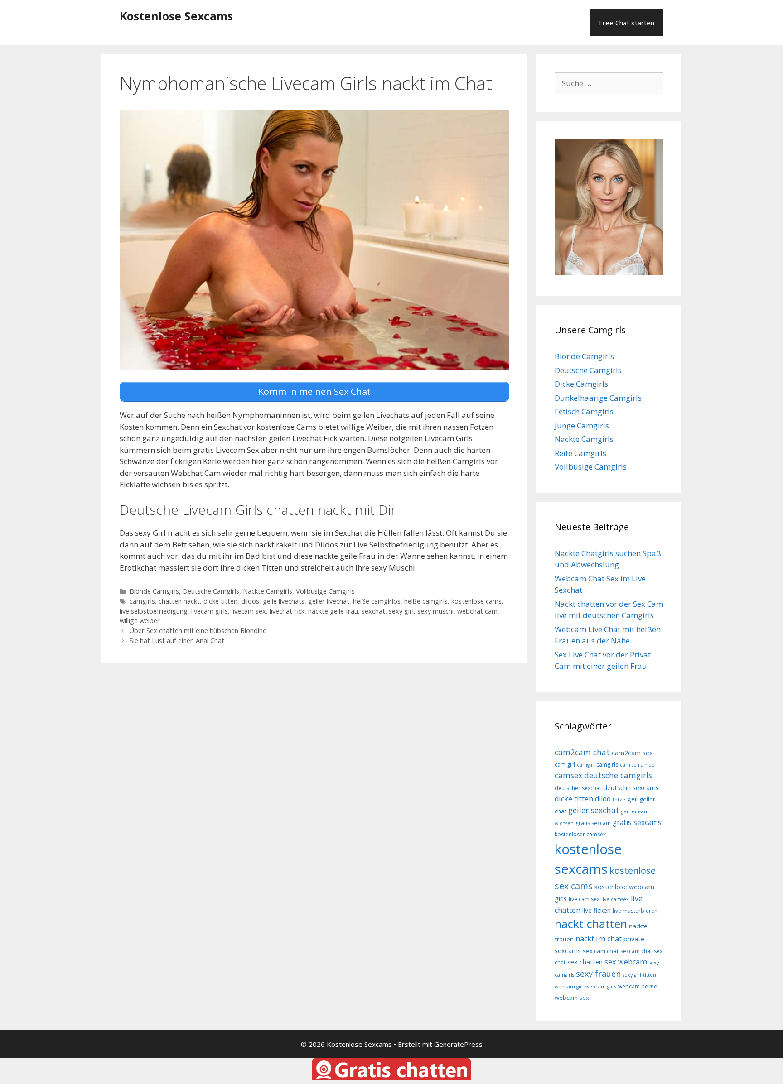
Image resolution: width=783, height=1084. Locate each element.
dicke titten (220, 601)
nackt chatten (591, 923)
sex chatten (585, 962)
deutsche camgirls (618, 775)
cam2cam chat (582, 752)
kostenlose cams (476, 601)
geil (632, 799)
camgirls (142, 601)
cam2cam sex (632, 752)
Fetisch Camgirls (584, 411)
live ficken (596, 910)
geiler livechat (328, 601)
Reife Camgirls (580, 453)
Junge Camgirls (582, 425)
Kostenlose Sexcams (176, 16)
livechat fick (287, 611)
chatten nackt (179, 601)
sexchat (373, 611)
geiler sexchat (593, 810)
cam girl (565, 764)
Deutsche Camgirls (211, 591)
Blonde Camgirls (154, 591)
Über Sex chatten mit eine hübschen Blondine (198, 630)
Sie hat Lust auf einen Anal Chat (177, 640)
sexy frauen (598, 973)
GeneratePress (458, 1044)
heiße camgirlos (377, 601)
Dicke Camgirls (581, 384)
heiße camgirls (426, 601)
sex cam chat (601, 951)
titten (649, 975)
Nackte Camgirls (267, 591)
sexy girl (401, 611)
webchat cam (477, 611)
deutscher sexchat (578, 788)
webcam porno (637, 986)
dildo (603, 799)
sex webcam (625, 962)
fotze (619, 799)
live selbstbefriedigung (154, 611)
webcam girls (600, 986)
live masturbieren (635, 911)
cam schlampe (637, 765)
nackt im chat (598, 939)
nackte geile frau (333, 611)
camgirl (585, 765)
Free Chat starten (626, 22)
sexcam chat (636, 951)
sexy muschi (435, 611)
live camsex (615, 899)
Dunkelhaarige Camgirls (598, 398)
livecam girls (209, 611)
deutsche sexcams (631, 787)
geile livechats (283, 601)
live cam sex (584, 899)
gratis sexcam (593, 823)
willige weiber (140, 620)
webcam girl (569, 986)
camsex (568, 775)
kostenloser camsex (580, 834)
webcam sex (572, 997)
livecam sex (249, 611)
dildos (250, 601)
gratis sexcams (637, 822)
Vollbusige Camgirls (325, 591)
